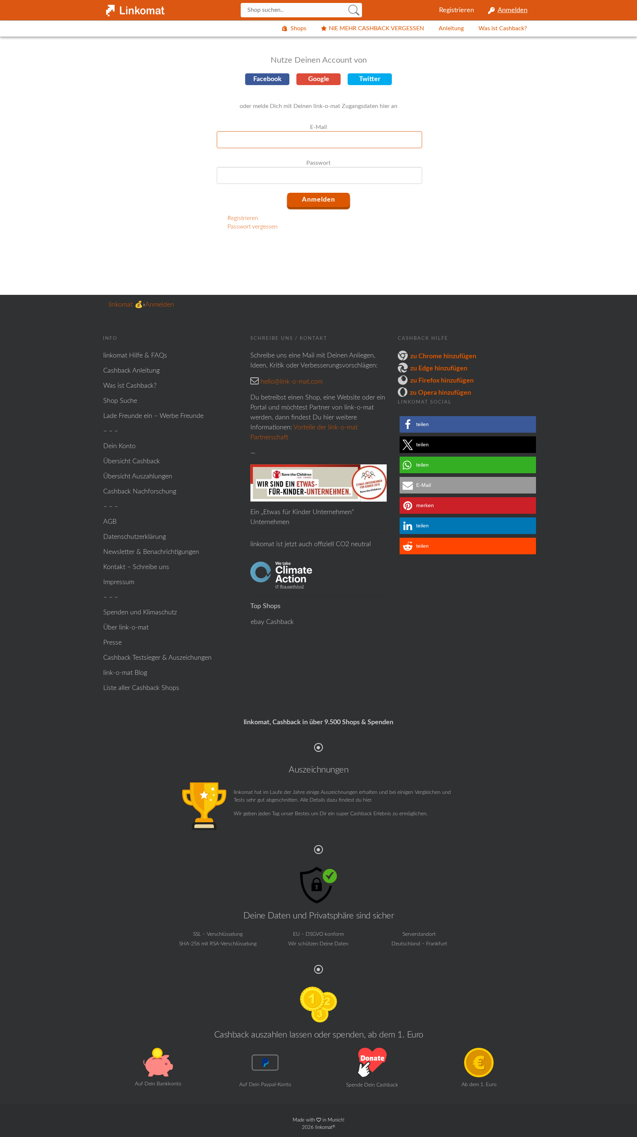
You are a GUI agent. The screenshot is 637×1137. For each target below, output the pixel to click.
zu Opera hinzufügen (440, 393)
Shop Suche (120, 401)
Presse (112, 642)
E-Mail (318, 127)
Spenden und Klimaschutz (140, 612)
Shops (298, 28)
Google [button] (318, 79)
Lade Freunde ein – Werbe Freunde (153, 416)
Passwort (318, 163)
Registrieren (456, 10)
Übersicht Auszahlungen (137, 476)
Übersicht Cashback (131, 461)
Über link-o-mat (126, 627)
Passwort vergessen (252, 227)
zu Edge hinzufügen (438, 368)
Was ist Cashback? (502, 28)
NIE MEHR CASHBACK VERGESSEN (376, 28)
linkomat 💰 (126, 304)
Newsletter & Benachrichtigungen (151, 552)
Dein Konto (119, 446)
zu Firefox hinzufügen (442, 380)
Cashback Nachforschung (139, 491)
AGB (109, 522)
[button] (468, 424)
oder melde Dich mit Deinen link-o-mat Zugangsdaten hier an (318, 106)
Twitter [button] (369, 79)
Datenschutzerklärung (134, 537)
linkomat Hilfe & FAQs (135, 355)
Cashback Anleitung (131, 370)
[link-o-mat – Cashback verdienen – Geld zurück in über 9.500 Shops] (134, 9)
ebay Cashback (272, 622)
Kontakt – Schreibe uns (136, 567)
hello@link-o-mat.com (292, 382)
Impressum (118, 582)
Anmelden (513, 10)
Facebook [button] (267, 79)
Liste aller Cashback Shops (141, 688)
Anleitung (451, 28)
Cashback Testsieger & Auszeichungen (157, 658)
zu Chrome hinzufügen (443, 356)
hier (367, 800)
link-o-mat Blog (125, 673)
